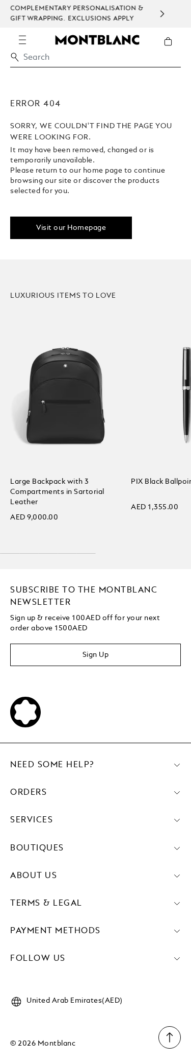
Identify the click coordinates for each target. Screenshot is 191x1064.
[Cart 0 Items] (172, 49)
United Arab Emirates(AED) (74, 1000)
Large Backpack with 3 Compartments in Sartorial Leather (57, 492)
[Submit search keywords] (14, 57)
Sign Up (96, 654)
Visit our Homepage (71, 227)
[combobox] (95, 60)
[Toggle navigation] (22, 40)
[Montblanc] (97, 39)
